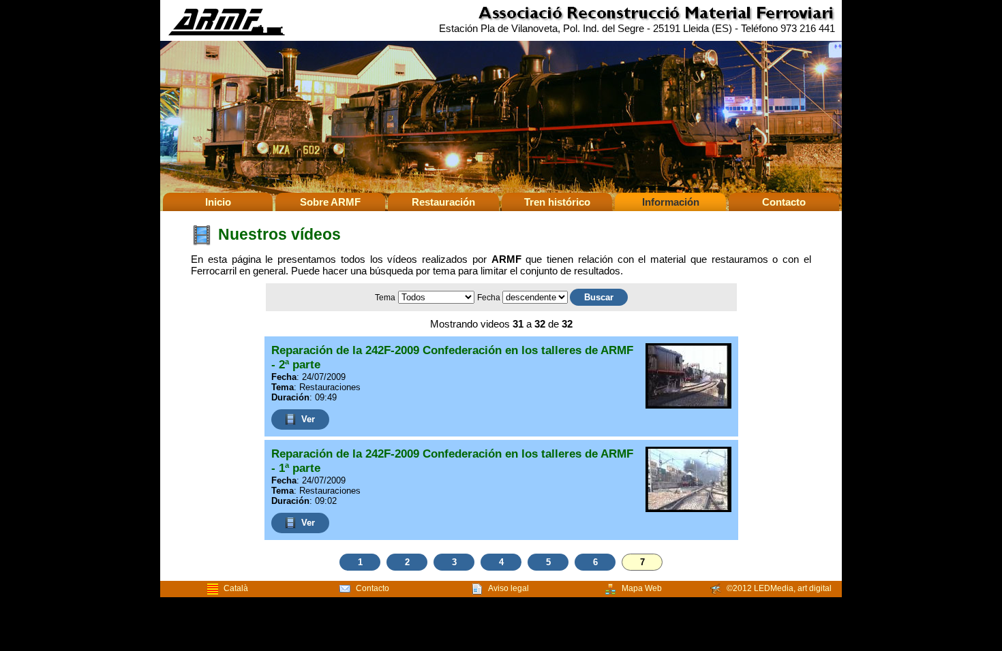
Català (236, 588)
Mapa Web (642, 588)
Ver (308, 419)
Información (670, 202)
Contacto (784, 202)
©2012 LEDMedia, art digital (779, 588)
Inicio (218, 202)
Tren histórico (557, 202)
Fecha (489, 297)
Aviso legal (508, 588)
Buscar (598, 297)
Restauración (443, 202)
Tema (385, 297)
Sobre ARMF (330, 202)
